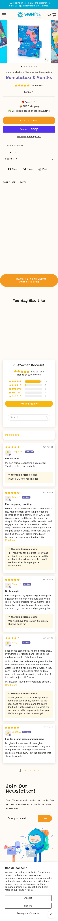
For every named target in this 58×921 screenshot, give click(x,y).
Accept (28, 898)
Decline (28, 906)
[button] (22, 85)
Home (8, 72)
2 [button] (25, 770)
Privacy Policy (25, 890)
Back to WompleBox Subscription (31, 280)
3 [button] (30, 770)
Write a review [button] (28, 403)
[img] (12, 447)
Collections (18, 72)
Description (14, 146)
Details (10, 152)
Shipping (11, 159)
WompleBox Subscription (39, 72)
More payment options (29, 136)
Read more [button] (11, 540)
